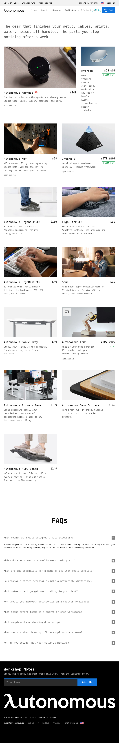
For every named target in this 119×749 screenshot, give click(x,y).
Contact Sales (90, 10)
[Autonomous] (14, 10)
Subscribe (87, 682)
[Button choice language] (102, 3)
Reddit (45, 723)
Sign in (111, 3)
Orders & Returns (89, 3)
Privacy (56, 723)
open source (10, 105)
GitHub (31, 723)
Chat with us (71, 723)
